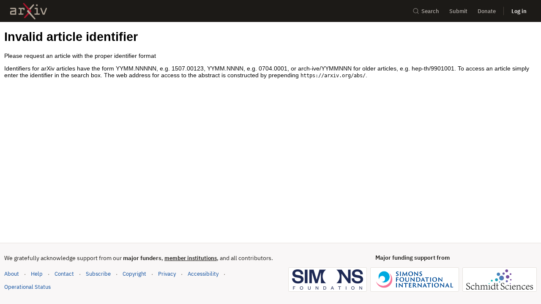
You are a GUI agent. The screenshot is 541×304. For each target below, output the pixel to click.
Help (37, 273)
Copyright (134, 273)
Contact (64, 273)
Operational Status (27, 286)
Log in (519, 11)
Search (430, 11)
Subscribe (98, 273)
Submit (458, 11)
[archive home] (28, 11)
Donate (487, 11)
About (11, 273)
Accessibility (203, 273)
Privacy (167, 273)
